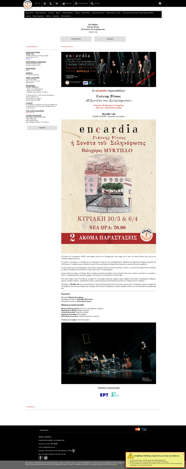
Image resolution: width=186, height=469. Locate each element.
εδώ (116, 464)
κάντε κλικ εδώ (30, 112)
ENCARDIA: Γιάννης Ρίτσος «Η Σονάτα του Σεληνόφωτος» (93, 27)
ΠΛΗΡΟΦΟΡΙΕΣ (76, 39)
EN (39, 3)
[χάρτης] (73, 450)
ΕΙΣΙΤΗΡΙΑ (110, 39)
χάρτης (28, 59)
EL (36, 3)
